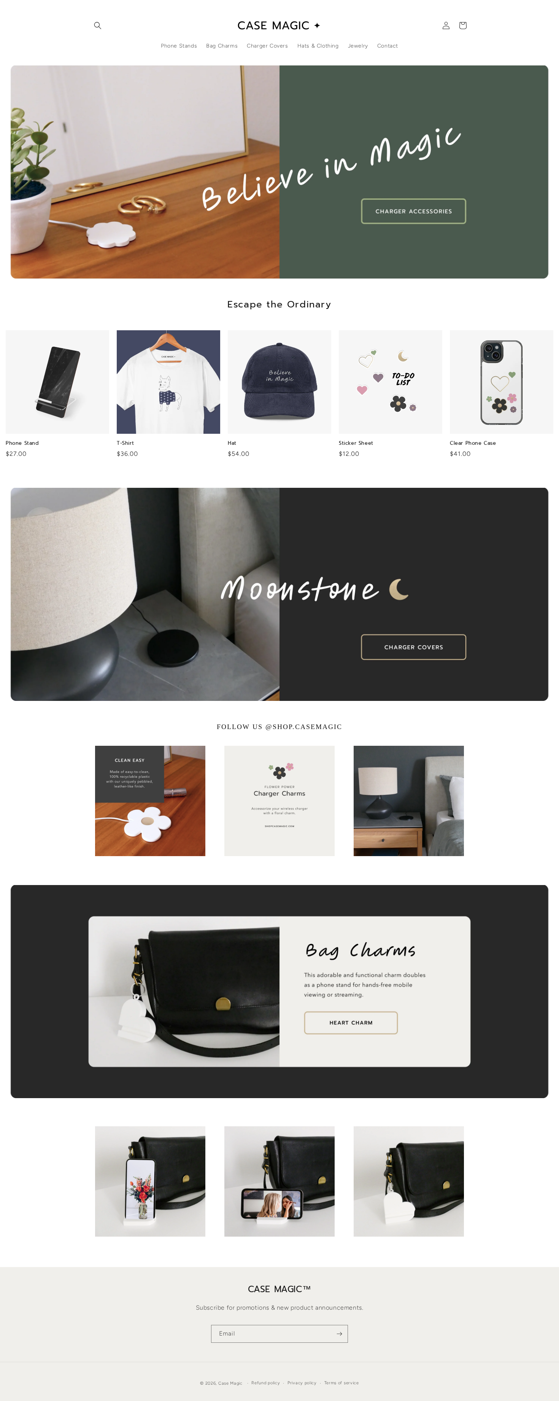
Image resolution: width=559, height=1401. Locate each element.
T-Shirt (125, 443)
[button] (97, 25)
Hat (232, 443)
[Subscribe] (339, 1334)
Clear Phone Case (473, 443)
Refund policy (265, 1382)
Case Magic (230, 1383)
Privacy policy (302, 1382)
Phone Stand (22, 443)
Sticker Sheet (356, 443)
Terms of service (341, 1382)
